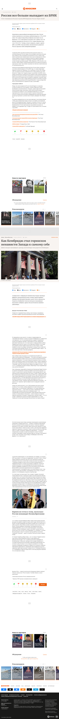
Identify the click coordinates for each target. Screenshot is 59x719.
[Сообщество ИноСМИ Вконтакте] (16, 689)
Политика (24, 593)
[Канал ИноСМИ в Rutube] (29, 689)
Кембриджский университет (17, 593)
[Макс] (14, 29)
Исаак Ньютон (15, 591)
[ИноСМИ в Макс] (3, 689)
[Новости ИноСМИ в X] (42, 689)
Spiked (2, 237)
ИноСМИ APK (25, 696)
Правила (45, 200)
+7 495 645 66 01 (4, 708)
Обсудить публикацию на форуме (20, 110)
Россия (28, 593)
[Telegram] (33, 29)
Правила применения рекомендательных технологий (11, 696)
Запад (19, 591)
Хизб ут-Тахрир (34, 591)
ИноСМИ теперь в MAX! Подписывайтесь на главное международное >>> (29, 316)
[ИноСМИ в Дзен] (10, 689)
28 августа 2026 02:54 (17, 237)
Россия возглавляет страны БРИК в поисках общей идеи (25, 118)
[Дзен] (19, 29)
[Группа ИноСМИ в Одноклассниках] (23, 689)
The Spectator (33, 593)
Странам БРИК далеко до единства (20, 121)
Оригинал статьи (54, 237)
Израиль (39, 591)
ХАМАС (30, 591)
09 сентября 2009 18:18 (6, 12)
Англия (22, 591)
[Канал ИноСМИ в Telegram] (35, 689)
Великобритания (8, 237)
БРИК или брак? (16, 124)
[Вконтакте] (25, 29)
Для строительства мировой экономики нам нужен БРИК (25, 114)
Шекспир (26, 591)
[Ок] (38, 29)
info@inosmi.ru (4, 705)
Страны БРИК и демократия (19, 126)
